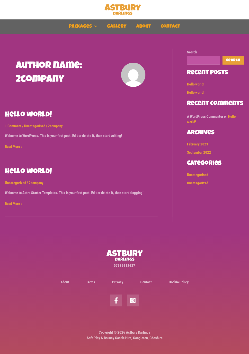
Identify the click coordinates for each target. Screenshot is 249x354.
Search (192, 52)
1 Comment (13, 126)
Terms (90, 282)
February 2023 (197, 144)
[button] (94, 26)
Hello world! (28, 115)
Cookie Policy (179, 282)
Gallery (116, 26)
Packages (80, 26)
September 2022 (199, 152)
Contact (170, 26)
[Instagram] (133, 300)
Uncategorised (34, 126)
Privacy (117, 282)
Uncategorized (15, 183)
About (143, 26)
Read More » (13, 146)
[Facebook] (116, 300)
